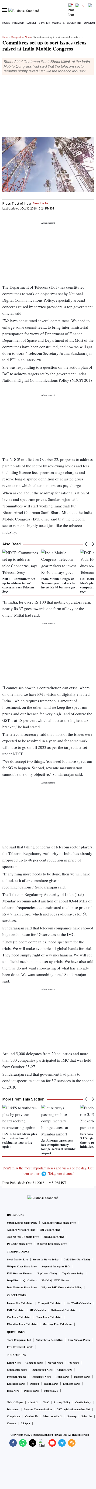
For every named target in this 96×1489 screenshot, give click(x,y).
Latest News (14, 1362)
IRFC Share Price (50, 1229)
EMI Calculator (16, 1310)
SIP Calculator (38, 1310)
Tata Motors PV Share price (23, 1236)
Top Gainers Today (73, 1273)
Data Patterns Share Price (22, 1287)
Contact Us (31, 1416)
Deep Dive (12, 1280)
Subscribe (86, 1416)
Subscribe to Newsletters (49, 1340)
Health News (51, 1383)
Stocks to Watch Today (46, 1259)
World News (62, 1376)
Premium (18, 22)
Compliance (13, 1416)
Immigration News (42, 1369)
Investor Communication (38, 1409)
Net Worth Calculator (79, 1303)
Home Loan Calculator (49, 1317)
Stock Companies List (19, 1340)
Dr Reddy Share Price (19, 1243)
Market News (55, 1362)
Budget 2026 (51, 1390)
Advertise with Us (52, 1416)
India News (13, 1390)
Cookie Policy (83, 1402)
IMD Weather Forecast (20, 1273)
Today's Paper (15, 1402)
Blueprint (74, 22)
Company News (34, 1362)
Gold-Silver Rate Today (77, 1259)
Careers (11, 1423)
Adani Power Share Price (21, 1229)
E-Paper (44, 22)
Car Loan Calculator (19, 1317)
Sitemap (71, 1416)
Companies (17, 37)
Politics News (31, 1390)
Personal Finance (16, 1376)
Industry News (82, 1376)
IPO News (73, 1362)
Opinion (89, 22)
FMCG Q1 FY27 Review (55, 1280)
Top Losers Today (47, 1273)
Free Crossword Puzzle (20, 1347)
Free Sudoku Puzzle (79, 1340)
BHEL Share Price (54, 1236)
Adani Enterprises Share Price (59, 1222)
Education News (16, 1383)
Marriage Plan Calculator (57, 1324)
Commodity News (17, 1369)
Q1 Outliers (30, 1280)
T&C (46, 1402)
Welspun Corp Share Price (22, 1266)
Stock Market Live (17, 1259)
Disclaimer (13, 1409)
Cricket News (64, 1369)
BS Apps (25, 1423)
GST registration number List (73, 1409)
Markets (58, 22)
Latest (31, 22)
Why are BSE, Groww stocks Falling (61, 1287)
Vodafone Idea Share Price (52, 1243)
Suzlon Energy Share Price (22, 1222)
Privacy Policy (62, 1402)
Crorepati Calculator (50, 1303)
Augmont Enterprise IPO (55, 1266)
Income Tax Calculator (20, 1303)
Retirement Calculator (64, 1310)
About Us (33, 1402)
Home (6, 22)
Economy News (71, 1383)
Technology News (41, 1376)
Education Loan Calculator (22, 1324)
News (28, 37)
